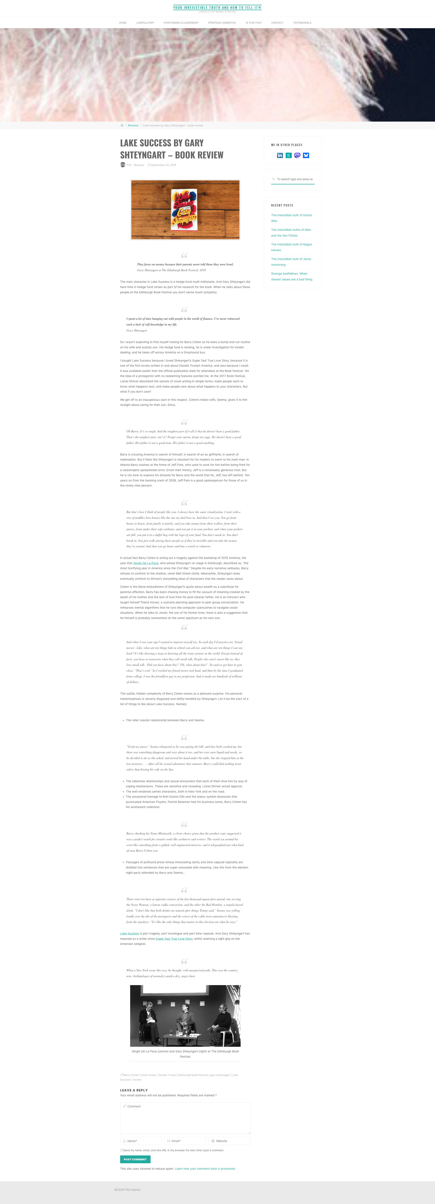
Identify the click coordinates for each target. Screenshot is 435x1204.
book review (148, 1075)
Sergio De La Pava (145, 563)
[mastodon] (297, 155)
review (137, 1079)
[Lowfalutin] (289, 155)
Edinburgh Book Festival (193, 1075)
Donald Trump (167, 1075)
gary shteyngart (220, 1075)
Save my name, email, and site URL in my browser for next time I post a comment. (174, 1150)
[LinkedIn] (280, 155)
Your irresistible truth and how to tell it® (217, 7)
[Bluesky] (306, 155)
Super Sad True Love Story (174, 938)
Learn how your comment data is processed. (205, 1168)
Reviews (133, 125)
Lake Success (129, 933)
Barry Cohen (131, 1075)
